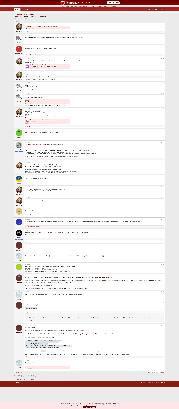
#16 (163, 219)
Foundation (113, 6)
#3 (163, 46)
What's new (25, 9)
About (67, 6)
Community (92, 6)
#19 (163, 253)
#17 (163, 230)
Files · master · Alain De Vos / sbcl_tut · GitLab (42, 120)
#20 (163, 264)
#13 (163, 186)
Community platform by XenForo (89, 384)
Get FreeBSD (74, 6)
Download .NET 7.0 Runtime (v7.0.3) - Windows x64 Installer (41, 26)
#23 (163, 302)
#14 (163, 197)
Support (106, 6)
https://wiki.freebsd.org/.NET (35, 144)
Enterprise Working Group (60, 221)
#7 (163, 93)
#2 (163, 35)
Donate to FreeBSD (113, 3)
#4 (163, 58)
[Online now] (19, 30)
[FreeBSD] (75, 5)
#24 (163, 325)
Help (162, 382)
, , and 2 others (33, 54)
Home (62, 6)
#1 (163, 24)
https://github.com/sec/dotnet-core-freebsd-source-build (99, 277)
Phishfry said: (28, 74)
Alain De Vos (17, 18)
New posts (16, 12)
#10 (163, 142)
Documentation (83, 6)
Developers (99, 6)
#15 (163, 208)
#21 (163, 275)
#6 (163, 82)
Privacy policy (157, 382)
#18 (163, 242)
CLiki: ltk (27, 114)
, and (34, 226)
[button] (29, 9)
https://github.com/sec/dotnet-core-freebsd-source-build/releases (100, 334)
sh (26, 367)
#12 (163, 176)
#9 (163, 130)
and (31, 158)
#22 (163, 291)
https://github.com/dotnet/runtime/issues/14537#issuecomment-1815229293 (67, 232)
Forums (17, 9)
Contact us (143, 382)
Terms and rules (149, 382)
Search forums (23, 12)
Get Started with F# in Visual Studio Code (41, 65)
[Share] (162, 24)
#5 (163, 72)
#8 (163, 108)
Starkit (27, 100)
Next (21, 21)
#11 (163, 162)
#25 (163, 360)
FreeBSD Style (18, 382)
